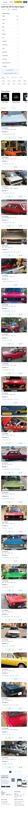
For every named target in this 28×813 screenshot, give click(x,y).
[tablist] (14, 77)
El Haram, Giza (6, 222)
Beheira (5, 340)
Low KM (17, 252)
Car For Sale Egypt (4, 801)
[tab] (3, 77)
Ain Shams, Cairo (6, 134)
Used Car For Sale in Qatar (19, 804)
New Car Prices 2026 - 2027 (10, 73)
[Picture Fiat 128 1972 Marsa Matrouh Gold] (14, 660)
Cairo (4, 646)
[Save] (25, 113)
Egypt (9, 794)
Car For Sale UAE (4, 802)
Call (21, 137)
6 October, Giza (6, 193)
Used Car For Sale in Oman (19, 805)
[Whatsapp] (9, 137)
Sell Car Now (8, 413)
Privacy (15, 797)
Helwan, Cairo (6, 163)
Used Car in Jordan (17, 802)
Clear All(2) (14, 9)
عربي (12, 2)
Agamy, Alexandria (7, 252)
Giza (4, 439)
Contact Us (16, 794)
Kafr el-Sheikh (6, 369)
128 (14, 134)
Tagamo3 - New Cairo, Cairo (8, 281)
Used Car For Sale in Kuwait (19, 801)
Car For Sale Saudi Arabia (5, 804)
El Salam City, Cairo (7, 616)
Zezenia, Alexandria (7, 469)
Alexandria (5, 528)
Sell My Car (19, 2)
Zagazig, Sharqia (6, 557)
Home (15, 793)
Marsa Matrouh (6, 675)
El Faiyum (5, 763)
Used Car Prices (10, 70)
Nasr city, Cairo (6, 498)
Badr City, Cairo (6, 587)
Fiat (11, 134)
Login (25, 2)
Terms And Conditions (18, 796)
